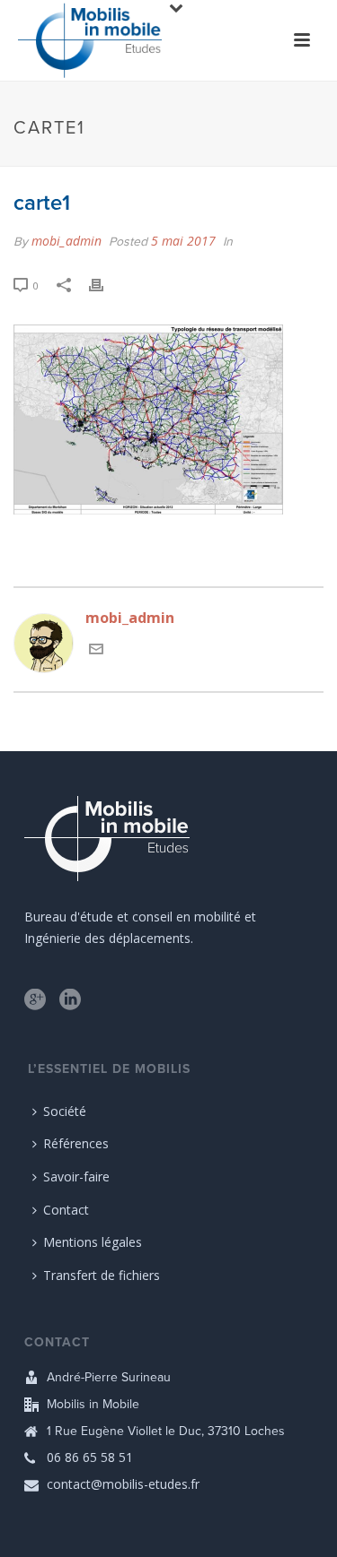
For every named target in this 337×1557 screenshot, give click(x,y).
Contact (66, 1209)
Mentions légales (92, 1241)
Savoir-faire (76, 1176)
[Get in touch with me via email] (96, 651)
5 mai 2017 (183, 240)
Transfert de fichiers (101, 1275)
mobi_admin (66, 240)
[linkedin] (70, 1000)
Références (76, 1143)
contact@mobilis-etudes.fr (123, 1484)
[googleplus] (35, 1000)
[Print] (105, 284)
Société (64, 1111)
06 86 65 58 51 (90, 1457)
